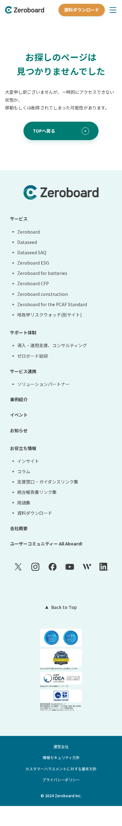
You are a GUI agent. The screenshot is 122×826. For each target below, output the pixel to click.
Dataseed (27, 242)
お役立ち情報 (23, 448)
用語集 (23, 502)
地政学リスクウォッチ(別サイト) (49, 315)
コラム (23, 471)
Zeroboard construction (42, 294)
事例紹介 (19, 399)
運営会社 (61, 746)
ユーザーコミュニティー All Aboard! (46, 543)
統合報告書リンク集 (37, 492)
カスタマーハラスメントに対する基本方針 (61, 768)
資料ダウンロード (81, 10)
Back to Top (64, 607)
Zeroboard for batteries (42, 273)
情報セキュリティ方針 (61, 757)
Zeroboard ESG (33, 263)
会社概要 (19, 528)
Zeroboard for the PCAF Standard (52, 304)
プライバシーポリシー (61, 779)
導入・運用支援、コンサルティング (52, 345)
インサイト (28, 461)
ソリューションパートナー (43, 384)
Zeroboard (28, 232)
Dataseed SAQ (31, 252)
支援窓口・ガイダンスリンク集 (47, 482)
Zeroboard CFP (33, 283)
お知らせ (19, 430)
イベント (19, 415)
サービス (19, 218)
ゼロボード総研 (32, 356)
